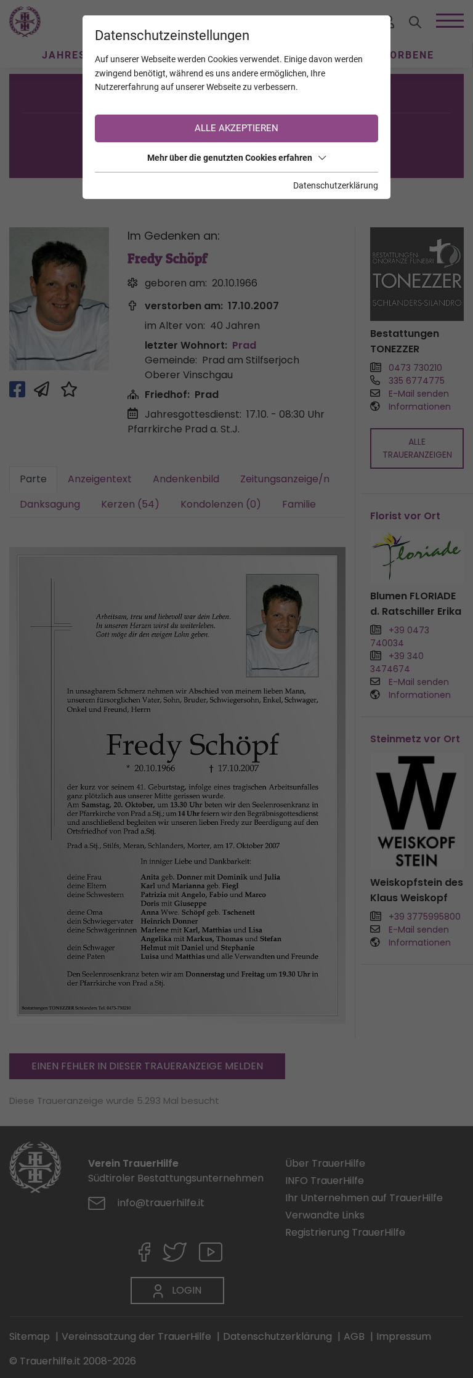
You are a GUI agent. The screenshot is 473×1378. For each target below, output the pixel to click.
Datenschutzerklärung (335, 185)
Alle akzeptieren (236, 128)
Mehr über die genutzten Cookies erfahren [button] (229, 158)
